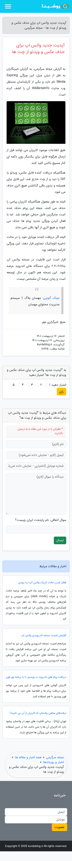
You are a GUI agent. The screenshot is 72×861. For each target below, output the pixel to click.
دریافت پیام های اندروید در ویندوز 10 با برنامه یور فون (36, 677)
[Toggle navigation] (8, 6)
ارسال (60, 540)
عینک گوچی (51, 297)
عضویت (59, 827)
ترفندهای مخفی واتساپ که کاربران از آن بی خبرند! (38, 713)
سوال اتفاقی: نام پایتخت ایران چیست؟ (40, 520)
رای (61, 391)
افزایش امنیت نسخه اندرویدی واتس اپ (43, 635)
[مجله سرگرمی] (55, 6)
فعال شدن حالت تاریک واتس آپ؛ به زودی (42, 582)
